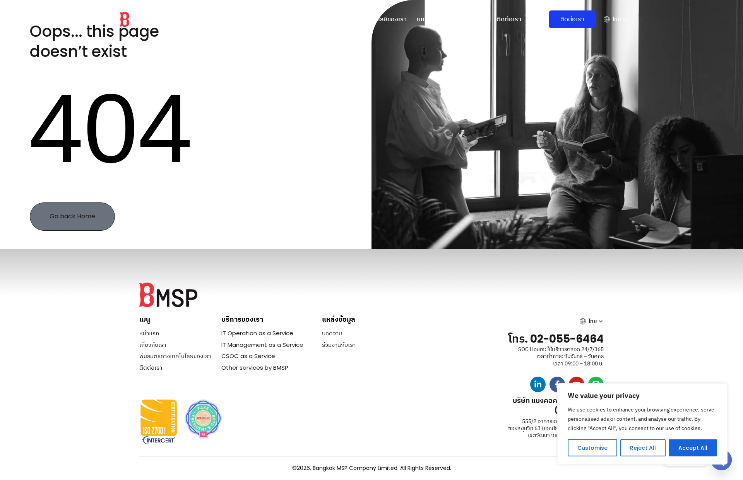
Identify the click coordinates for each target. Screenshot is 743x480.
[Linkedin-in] (538, 384)
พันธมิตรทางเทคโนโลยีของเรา (368, 19)
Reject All (643, 448)
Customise (592, 448)
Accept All (692, 448)
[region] (642, 424)
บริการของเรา (289, 19)
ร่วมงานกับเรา (467, 19)
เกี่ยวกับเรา (246, 19)
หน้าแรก (211, 19)
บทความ (428, 19)
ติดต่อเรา (508, 19)
